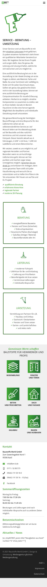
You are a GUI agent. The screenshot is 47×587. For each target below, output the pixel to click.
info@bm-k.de (12, 463)
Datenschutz (39, 574)
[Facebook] (5, 483)
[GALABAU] (13, 421)
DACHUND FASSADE (34, 403)
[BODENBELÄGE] (13, 366)
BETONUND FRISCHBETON (13, 403)
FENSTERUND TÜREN (34, 376)
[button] (44, 3)
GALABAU (13, 430)
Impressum (39, 568)
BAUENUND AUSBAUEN (34, 431)
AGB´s (41, 563)
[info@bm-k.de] (5, 464)
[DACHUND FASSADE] (34, 394)
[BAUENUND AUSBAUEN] (34, 421)
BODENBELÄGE (13, 375)
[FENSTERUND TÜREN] (34, 366)
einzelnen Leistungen (15, 51)
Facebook (11, 483)
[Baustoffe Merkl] (5, 3)
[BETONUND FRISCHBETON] (13, 394)
